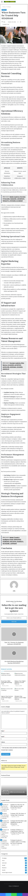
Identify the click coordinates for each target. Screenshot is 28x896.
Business (4, 867)
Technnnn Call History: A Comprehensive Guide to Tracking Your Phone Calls (17, 831)
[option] (14, 787)
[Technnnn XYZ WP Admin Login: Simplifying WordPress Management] (5, 824)
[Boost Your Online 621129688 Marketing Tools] (7, 676)
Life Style (4, 863)
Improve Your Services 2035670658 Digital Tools (7, 698)
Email (2, 736)
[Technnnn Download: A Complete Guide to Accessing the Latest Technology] (5, 844)
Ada (4, 21)
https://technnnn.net (14, 886)
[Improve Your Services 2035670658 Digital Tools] (7, 691)
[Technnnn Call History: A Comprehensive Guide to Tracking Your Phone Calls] (5, 833)
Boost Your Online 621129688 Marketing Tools (6, 682)
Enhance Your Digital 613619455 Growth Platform (20, 682)
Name (3, 730)
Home (3, 6)
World (3, 865)
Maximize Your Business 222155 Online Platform (20, 698)
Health (3, 870)
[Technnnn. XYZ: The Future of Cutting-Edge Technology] (5, 816)
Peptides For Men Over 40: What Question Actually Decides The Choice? (17, 806)
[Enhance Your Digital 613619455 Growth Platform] (21, 676)
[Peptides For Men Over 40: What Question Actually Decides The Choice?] (5, 808)
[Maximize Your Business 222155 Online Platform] (21, 691)
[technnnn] (10, 1)
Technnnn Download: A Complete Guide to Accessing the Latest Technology (18, 841)
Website (3, 742)
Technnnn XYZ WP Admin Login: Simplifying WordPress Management (19, 822)
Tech (3, 860)
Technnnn (8, 6)
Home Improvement (7, 872)
